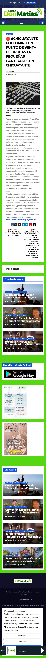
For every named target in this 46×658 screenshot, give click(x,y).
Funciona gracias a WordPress (16, 592)
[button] (39, 23)
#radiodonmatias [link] (13, 220)
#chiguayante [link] (27, 220)
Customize (22, 636)
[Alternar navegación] (21, 22)
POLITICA (16, 292)
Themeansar (23, 595)
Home (16, 600)
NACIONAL (9, 555)
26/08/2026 (12, 492)
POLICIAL (16, 315)
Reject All (22, 641)
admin (11, 71)
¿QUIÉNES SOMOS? (25, 600)
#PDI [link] (35, 220)
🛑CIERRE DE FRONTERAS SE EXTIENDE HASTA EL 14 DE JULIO (14, 233)
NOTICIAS (9, 34)
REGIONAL (24, 292)
